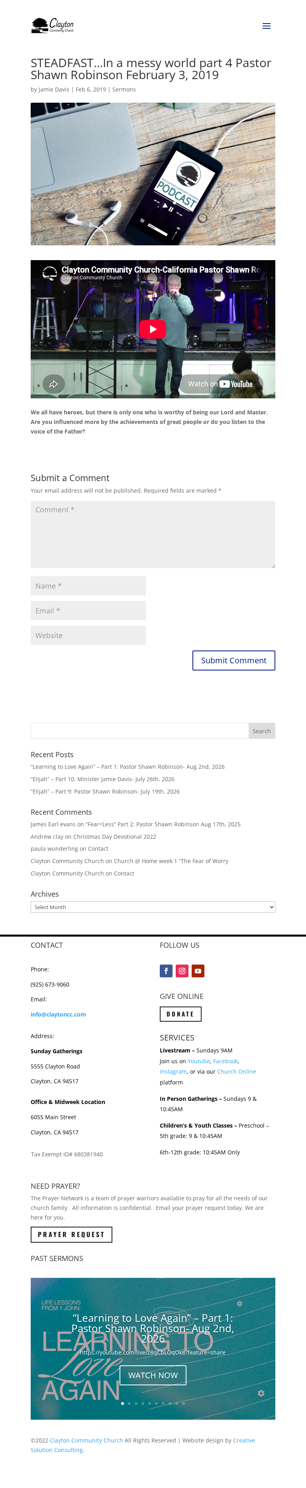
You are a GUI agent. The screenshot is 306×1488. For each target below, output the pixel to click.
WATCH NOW (153, 1375)
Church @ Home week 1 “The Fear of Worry (171, 861)
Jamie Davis (54, 89)
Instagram (173, 1071)
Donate (181, 1013)
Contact (98, 848)
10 (183, 1403)
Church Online (236, 1071)
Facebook (225, 1061)
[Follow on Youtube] (198, 971)
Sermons (124, 89)
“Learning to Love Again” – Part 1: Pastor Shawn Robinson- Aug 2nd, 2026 (128, 766)
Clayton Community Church (86, 1440)
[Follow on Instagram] (182, 971)
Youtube (199, 1061)
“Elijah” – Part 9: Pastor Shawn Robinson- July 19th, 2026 (105, 791)
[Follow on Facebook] (166, 971)
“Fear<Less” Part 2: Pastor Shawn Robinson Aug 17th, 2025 (163, 824)
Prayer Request (71, 1234)
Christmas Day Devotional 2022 (114, 836)
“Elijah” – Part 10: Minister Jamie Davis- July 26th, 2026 (103, 779)
